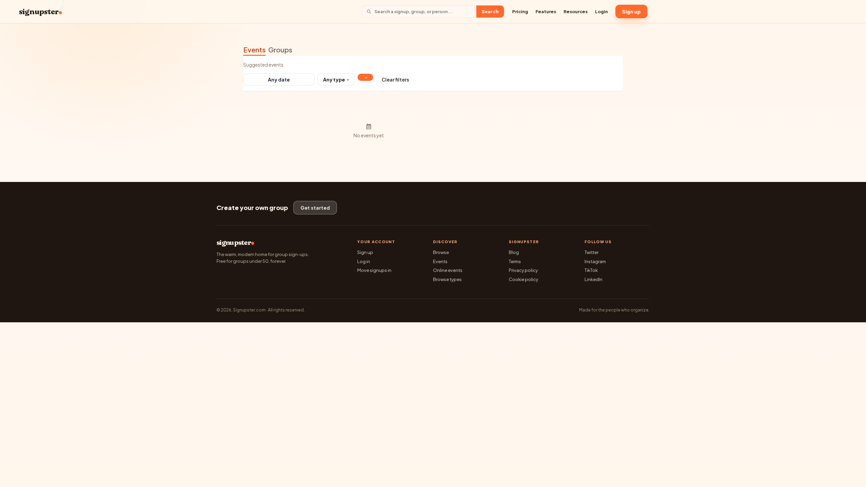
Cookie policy (523, 279)
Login (601, 11)
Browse (441, 252)
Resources (576, 11)
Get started (315, 208)
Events (254, 49)
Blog (514, 252)
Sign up (631, 11)
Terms (515, 261)
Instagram (595, 261)
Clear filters (395, 79)
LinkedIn (593, 279)
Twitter (591, 252)
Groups (280, 49)
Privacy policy (523, 270)
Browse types (447, 279)
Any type (334, 79)
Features (545, 11)
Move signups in (374, 270)
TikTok (591, 270)
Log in (363, 261)
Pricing (520, 11)
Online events (447, 270)
